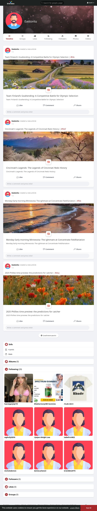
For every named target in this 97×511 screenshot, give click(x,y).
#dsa (57, 273)
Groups (12, 494)
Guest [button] (90, 3)
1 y (12, 52)
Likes (11, 487)
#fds (73, 57)
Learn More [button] (74, 508)
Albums (12, 361)
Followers (13, 479)
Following (13, 369)
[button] (52, 3)
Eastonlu (30, 21)
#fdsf (63, 129)
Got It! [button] (88, 508)
